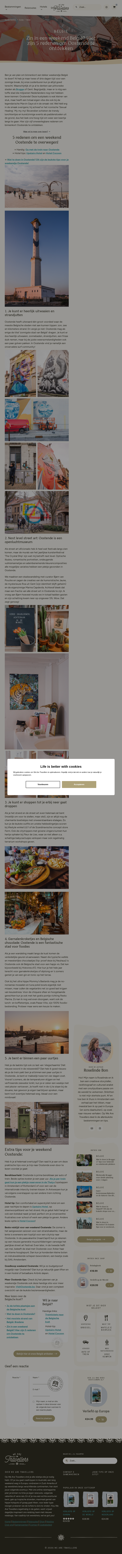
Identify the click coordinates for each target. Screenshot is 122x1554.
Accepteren (79, 784)
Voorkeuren (43, 784)
